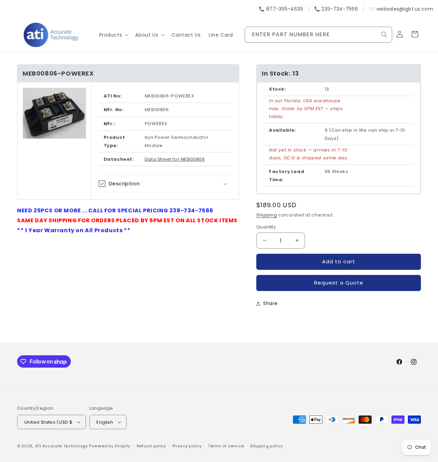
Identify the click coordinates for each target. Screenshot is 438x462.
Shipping (266, 215)
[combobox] (318, 34)
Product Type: (114, 141)
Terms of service (226, 446)
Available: (282, 130)
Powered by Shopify (109, 446)
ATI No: (113, 96)
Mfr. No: (114, 109)
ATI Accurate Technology (62, 446)
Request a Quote (338, 282)
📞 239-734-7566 (336, 8)
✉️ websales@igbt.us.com (401, 8)
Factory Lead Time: (286, 175)
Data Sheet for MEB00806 (175, 159)
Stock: (277, 89)
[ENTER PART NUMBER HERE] (384, 34)
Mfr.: (110, 123)
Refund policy (151, 446)
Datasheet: (119, 159)
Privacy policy (187, 446)
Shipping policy (266, 446)
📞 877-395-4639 (281, 8)
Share (270, 303)
